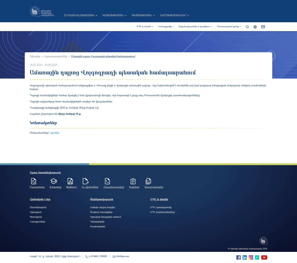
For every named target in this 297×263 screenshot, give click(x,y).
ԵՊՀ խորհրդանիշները (162, 212)
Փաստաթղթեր (153, 187)
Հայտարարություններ (55, 56)
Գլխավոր (35, 56)
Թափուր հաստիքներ (101, 212)
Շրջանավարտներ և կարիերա (194, 26)
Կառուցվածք (164, 26)
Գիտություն (141, 15)
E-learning (55, 187)
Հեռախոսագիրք (113, 187)
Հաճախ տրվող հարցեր (102, 207)
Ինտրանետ (37, 187)
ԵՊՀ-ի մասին (144, 26)
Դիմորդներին (97, 221)
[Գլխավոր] (42, 11)
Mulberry (71, 187)
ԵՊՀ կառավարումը (160, 207)
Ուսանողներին (97, 226)
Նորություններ (173, 15)
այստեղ (54, 132)
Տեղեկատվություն (101, 199)
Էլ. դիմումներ (90, 187)
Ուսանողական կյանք (228, 26)
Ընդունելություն (79, 15)
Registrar (134, 187)
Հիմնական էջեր (40, 199)
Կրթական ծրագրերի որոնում (105, 216)
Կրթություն (113, 15)
